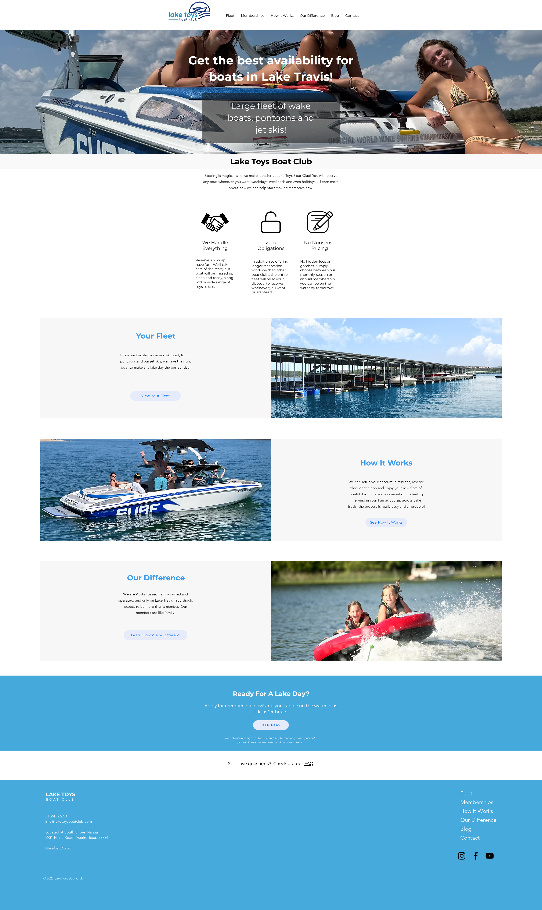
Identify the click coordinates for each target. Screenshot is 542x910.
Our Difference (471, 820)
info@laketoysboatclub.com (68, 821)
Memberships (471, 802)
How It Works (471, 811)
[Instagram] (462, 856)
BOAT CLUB (60, 799)
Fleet (466, 793)
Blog (465, 829)
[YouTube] (490, 856)
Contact (470, 838)
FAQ (308, 763)
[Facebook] (476, 856)
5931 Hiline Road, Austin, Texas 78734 (76, 837)
